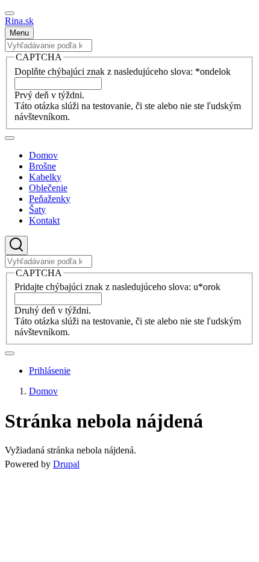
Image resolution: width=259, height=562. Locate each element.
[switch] (9, 13)
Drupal (66, 464)
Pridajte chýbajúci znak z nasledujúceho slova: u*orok (117, 287)
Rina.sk (19, 21)
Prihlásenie (49, 370)
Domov (43, 391)
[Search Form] (16, 245)
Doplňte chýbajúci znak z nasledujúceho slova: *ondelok (122, 71)
